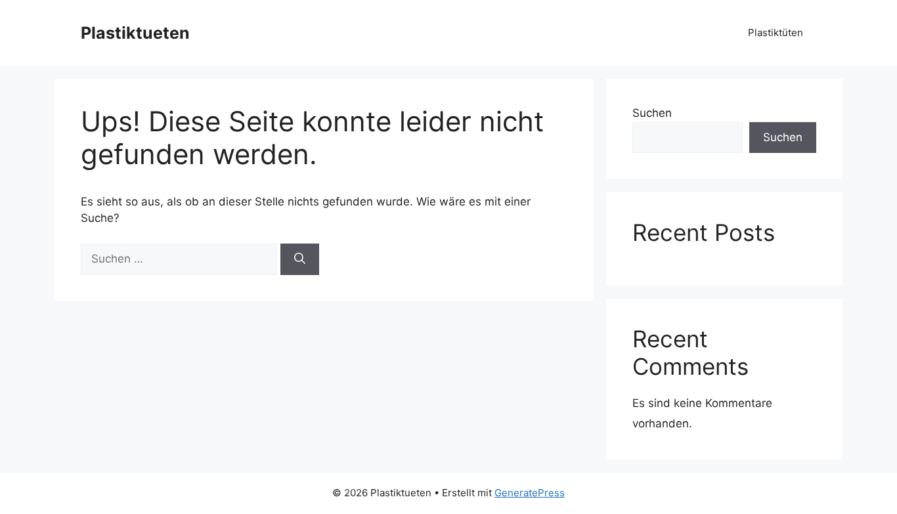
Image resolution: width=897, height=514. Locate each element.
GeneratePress (529, 492)
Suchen (652, 112)
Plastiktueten (135, 33)
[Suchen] (299, 259)
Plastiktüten (775, 32)
